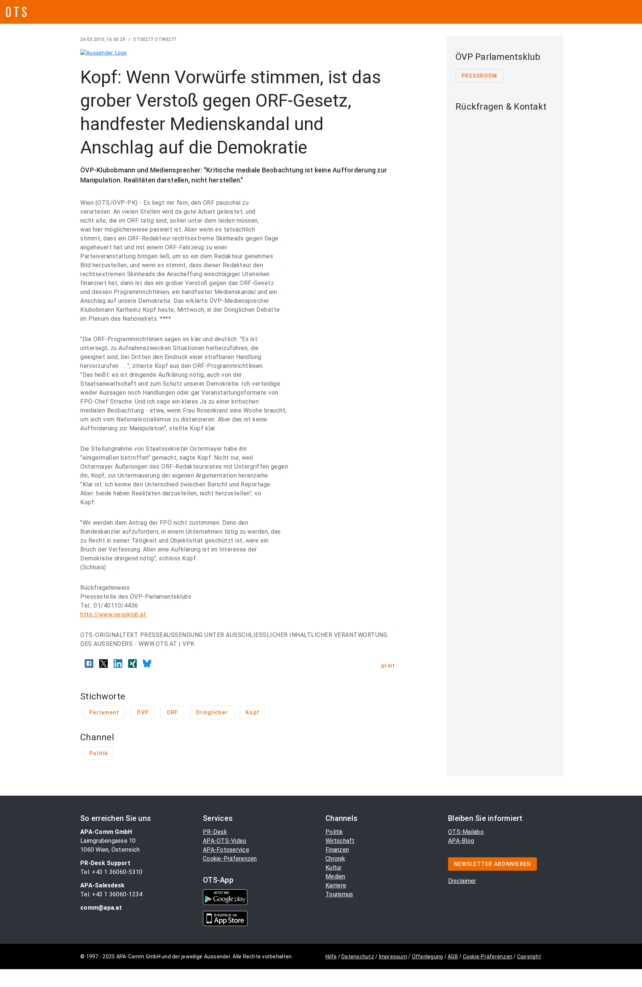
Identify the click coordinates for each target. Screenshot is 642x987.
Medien (335, 876)
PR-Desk (215, 831)
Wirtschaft (340, 840)
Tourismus (339, 894)
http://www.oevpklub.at (113, 614)
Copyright (529, 957)
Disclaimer (462, 880)
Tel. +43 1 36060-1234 (111, 894)
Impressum (393, 957)
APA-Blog (461, 840)
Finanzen (337, 849)
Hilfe (331, 957)
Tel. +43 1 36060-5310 (111, 872)
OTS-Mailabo (466, 831)
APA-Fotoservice (226, 849)
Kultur (333, 867)
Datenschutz (357, 957)
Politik (334, 831)
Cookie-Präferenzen (230, 858)
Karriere (335, 885)
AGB (453, 957)
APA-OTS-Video (224, 840)
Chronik (335, 858)
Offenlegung (427, 957)
